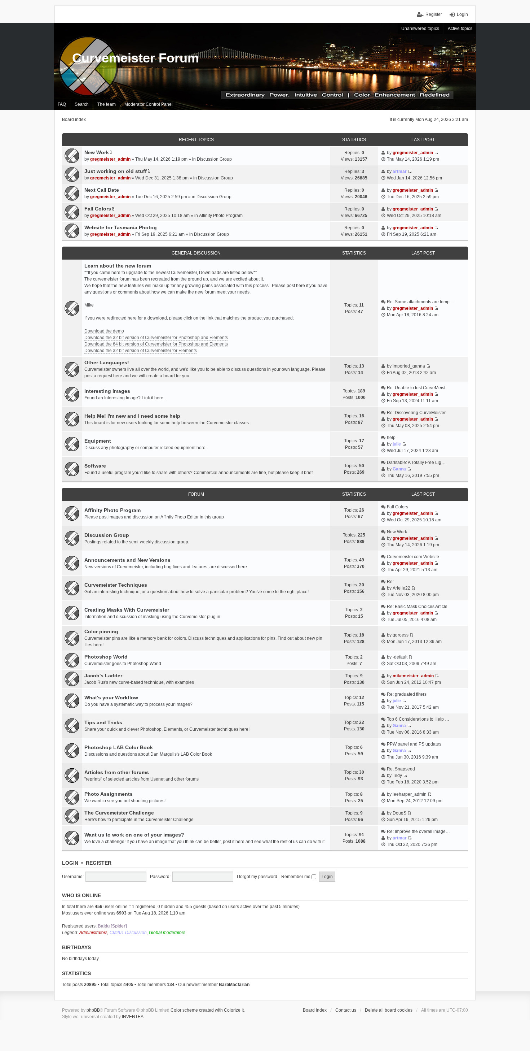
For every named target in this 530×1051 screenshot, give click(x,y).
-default (400, 657)
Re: (390, 581)
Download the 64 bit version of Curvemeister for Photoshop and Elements (156, 344)
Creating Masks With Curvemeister (126, 610)
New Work (96, 152)
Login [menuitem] (462, 14)
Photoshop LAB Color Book (118, 747)
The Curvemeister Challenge (119, 813)
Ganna (399, 469)
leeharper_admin (410, 794)
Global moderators (167, 932)
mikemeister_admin (413, 675)
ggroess (400, 635)
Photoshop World (106, 657)
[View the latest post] (436, 308)
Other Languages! (106, 362)
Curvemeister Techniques (115, 585)
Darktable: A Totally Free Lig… (416, 462)
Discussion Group (214, 159)
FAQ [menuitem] (62, 104)
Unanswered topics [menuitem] (420, 28)
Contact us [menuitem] (345, 1010)
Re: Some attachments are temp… (420, 301)
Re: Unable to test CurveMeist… (418, 387)
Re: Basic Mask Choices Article (417, 606)
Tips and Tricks (103, 722)
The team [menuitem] (106, 104)
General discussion (196, 253)
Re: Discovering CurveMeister (416, 412)
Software (95, 466)
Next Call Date (101, 190)
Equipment (97, 441)
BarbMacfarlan (234, 984)
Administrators (93, 932)
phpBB (93, 1010)
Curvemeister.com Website (413, 556)
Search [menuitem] (82, 104)
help (391, 437)
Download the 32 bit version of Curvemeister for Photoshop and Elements (156, 337)
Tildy (397, 775)
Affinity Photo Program (221, 215)
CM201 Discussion (128, 932)
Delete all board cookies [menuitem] (388, 1010)
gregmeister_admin (110, 159)
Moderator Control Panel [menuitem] (148, 104)
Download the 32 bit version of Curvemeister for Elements (140, 350)
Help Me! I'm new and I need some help (132, 416)
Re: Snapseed (401, 769)
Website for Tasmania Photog (120, 227)
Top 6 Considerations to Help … (418, 719)
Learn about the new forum (117, 266)
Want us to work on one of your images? (134, 835)
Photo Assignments (108, 794)
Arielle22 (401, 588)
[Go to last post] (436, 152)
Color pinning (101, 631)
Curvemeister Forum (135, 58)
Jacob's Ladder (103, 675)
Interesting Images (107, 391)
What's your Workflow (111, 697)
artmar (400, 171)
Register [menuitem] (433, 14)
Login (70, 863)
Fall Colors (97, 209)
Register (98, 863)
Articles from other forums (116, 772)
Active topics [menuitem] (460, 28)
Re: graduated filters (407, 694)
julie (397, 444)
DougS (399, 813)
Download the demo (104, 331)
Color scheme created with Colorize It (207, 1010)
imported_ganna (409, 366)
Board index (315, 1010)
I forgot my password (257, 876)
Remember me (296, 876)
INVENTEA (132, 1016)
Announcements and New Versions (127, 560)
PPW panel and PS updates (414, 744)
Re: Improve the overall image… (418, 831)
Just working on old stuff (115, 171)
